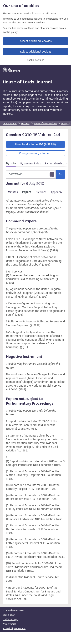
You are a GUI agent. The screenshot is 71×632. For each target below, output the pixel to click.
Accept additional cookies (36, 41)
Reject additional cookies (35, 51)
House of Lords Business (45, 123)
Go (60, 174)
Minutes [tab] (13, 192)
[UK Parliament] (12, 69)
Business (25, 123)
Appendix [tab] (56, 192)
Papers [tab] (26, 192)
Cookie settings (35, 60)
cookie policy (10, 32)
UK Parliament (10, 123)
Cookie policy (9, 615)
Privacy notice (9, 624)
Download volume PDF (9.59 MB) (35, 144)
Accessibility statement (14, 628)
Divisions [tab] (41, 192)
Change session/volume (34, 153)
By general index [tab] (30, 163)
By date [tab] (11, 163)
